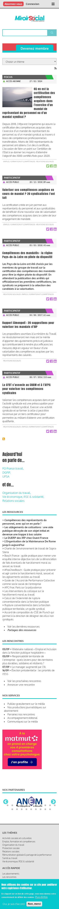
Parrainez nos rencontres (21, 714)
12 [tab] (12, 808)
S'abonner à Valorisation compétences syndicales (3, 439)
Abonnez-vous (13, 4)
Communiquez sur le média (22, 721)
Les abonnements (10, 872)
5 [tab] (26, 804)
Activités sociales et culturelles (17, 837)
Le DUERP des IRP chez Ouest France (26, 537)
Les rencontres (9, 876)
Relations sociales (44, 161)
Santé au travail (9, 857)
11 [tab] (54, 804)
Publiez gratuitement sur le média (26, 703)
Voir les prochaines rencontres (24, 681)
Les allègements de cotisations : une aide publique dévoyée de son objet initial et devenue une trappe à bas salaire (27, 531)
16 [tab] (31, 808)
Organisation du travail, (16, 492)
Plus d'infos (41, 897)
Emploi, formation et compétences (19, 161)
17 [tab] (35, 808)
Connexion (32, 4)
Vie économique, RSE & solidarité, (23, 496)
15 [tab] (26, 808)
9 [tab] (45, 804)
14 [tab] (21, 808)
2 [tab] (12, 804)
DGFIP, (6, 472)
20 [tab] (50, 808)
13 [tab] (17, 808)
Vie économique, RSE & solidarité (18, 860)
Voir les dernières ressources (23, 626)
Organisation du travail (13, 843)
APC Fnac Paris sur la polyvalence (23, 587)
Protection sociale (11, 847)
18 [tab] (40, 808)
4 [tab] (21, 804)
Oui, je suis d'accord (14, 904)
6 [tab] (31, 804)
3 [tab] (17, 804)
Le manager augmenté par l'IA (29, 666)
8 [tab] (40, 804)
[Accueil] (29, 18)
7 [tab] (35, 804)
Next (53, 801)
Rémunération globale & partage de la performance (26, 853)
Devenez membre (35, 48)
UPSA (5, 476)
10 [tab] (50, 804)
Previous (5, 801)
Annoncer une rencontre (21, 684)
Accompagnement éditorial (22, 717)
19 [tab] (45, 808)
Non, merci (34, 904)
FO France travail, (13, 468)
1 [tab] (7, 804)
